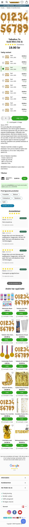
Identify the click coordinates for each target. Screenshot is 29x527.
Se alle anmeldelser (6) (14, 283)
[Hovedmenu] (2, 2)
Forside (2, 8)
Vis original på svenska (7, 225)
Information (5, 478)
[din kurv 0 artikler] (26, 2)
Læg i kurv (19, 118)
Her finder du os (6, 488)
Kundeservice (6, 483)
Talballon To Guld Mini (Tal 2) (13, 8)
